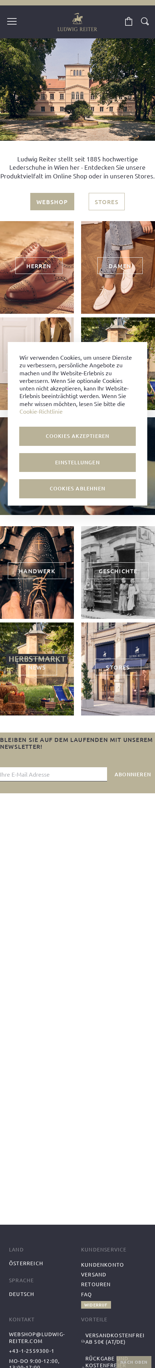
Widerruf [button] (96, 1305)
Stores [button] (107, 202)
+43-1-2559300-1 (31, 1350)
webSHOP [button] (52, 202)
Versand (93, 1274)
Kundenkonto (102, 1264)
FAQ (86, 1294)
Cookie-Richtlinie (41, 411)
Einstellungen (77, 462)
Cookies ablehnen (77, 488)
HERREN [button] (38, 266)
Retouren (96, 1284)
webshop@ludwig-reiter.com (37, 1337)
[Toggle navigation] (12, 22)
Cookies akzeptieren (78, 435)
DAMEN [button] (120, 266)
